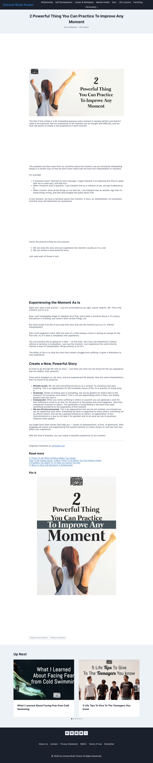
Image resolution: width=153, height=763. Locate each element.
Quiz (114, 2)
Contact (54, 744)
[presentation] (44, 680)
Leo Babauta (72, 27)
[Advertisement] (76, 51)
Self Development (63, 2)
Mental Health (103, 2)
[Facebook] (72, 733)
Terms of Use (95, 744)
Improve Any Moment (39, 638)
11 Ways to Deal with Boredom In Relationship (51, 465)
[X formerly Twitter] (86, 733)
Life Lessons (125, 2)
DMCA (83, 744)
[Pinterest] (67, 733)
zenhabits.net (58, 446)
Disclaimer (109, 744)
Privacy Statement (69, 744)
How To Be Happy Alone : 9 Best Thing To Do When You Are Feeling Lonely (65, 460)
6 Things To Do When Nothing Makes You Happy (52, 458)
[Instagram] (76, 733)
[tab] (71, 718)
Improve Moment (58, 638)
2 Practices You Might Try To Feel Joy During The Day (54, 463)
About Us (43, 744)
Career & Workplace (84, 2)
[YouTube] (81, 733)
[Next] (136, 688)
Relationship (47, 2)
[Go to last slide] (17, 688)
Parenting (138, 2)
